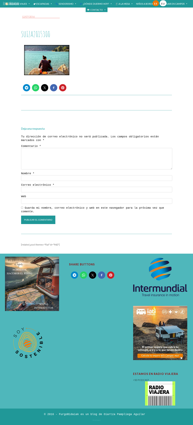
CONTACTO (96, 9)
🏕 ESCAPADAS (41, 3)
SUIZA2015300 (35, 34)
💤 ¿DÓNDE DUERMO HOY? (94, 3)
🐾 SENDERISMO (64, 3)
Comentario (31, 146)
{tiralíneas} (97, 420)
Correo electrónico (37, 184)
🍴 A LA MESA (122, 3)
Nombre (27, 173)
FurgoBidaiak (11, 3)
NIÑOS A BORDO (145, 3)
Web (23, 196)
